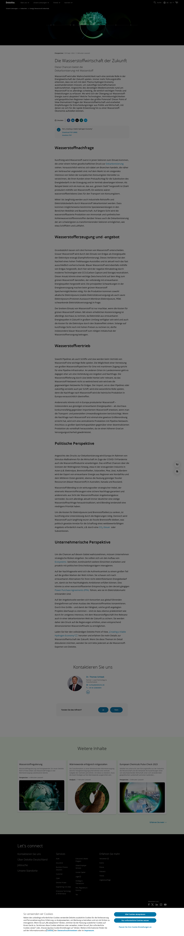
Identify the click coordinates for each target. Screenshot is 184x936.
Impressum (89, 930)
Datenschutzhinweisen (67, 930)
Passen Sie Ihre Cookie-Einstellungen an (135, 927)
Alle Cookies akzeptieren (135, 914)
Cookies (50, 930)
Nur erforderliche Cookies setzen (135, 920)
